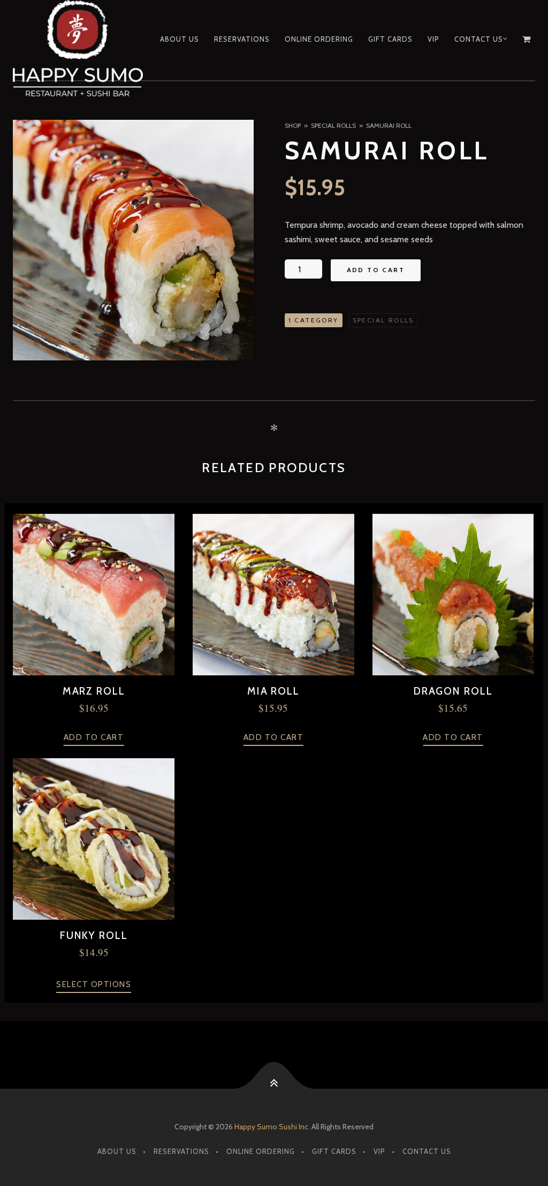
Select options (93, 984)
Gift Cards (390, 39)
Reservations (242, 39)
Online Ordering (319, 39)
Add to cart (376, 270)
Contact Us (478, 39)
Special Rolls (333, 125)
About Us (179, 39)
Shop (293, 125)
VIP (433, 39)
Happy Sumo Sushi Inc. (272, 1126)
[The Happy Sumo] (79, 48)
